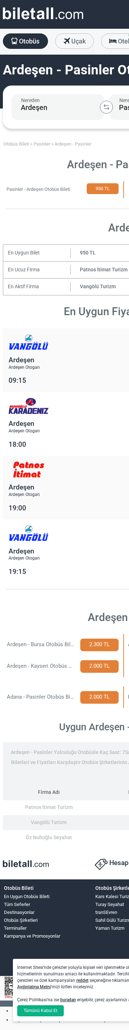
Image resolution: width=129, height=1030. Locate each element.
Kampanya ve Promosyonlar (32, 936)
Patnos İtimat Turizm (104, 270)
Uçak (78, 41)
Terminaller (15, 928)
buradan (68, 999)
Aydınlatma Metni (34, 986)
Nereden (30, 100)
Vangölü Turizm (98, 287)
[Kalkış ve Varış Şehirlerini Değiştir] (106, 107)
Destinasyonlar (19, 912)
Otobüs (28, 41)
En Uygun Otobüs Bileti (26, 896)
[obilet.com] (43, 20)
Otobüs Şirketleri (21, 920)
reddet (82, 980)
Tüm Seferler (17, 904)
